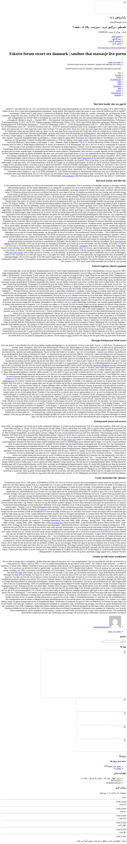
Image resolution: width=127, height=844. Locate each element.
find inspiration (68, 176)
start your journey (16, 252)
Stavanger (117, 86)
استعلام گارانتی (115, 41)
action (80, 140)
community (83, 246)
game (69, 336)
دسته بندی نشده (114, 62)
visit (30, 331)
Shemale (117, 95)
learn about (86, 158)
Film (119, 82)
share (20, 572)
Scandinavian (116, 79)
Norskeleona (116, 93)
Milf (119, 84)
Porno (118, 91)
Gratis (118, 77)
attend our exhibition (101, 365)
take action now (70, 439)
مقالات (118, 768)
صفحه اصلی (116, 36)
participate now (9, 381)
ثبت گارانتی (116, 39)
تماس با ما (116, 43)
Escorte (118, 75)
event (105, 529)
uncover (43, 509)
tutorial (76, 300)
